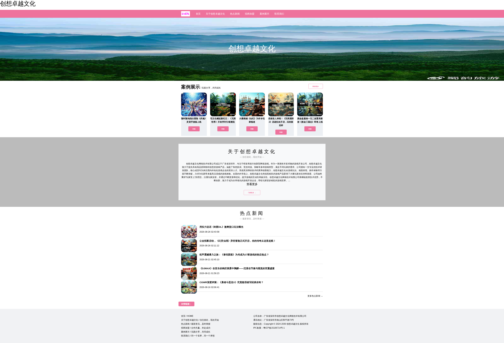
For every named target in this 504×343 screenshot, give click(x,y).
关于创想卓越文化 (215, 13)
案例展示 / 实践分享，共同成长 (195, 332)
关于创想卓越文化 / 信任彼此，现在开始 (200, 320)
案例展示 (264, 13)
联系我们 (279, 13)
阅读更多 (316, 86)
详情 (194, 129)
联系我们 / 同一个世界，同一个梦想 (198, 336)
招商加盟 (249, 13)
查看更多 (252, 184)
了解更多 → (252, 192)
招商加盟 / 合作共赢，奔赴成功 (195, 328)
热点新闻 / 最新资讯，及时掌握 (195, 324)
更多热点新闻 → (315, 296)
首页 (198, 13)
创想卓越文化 (17, 3)
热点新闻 (235, 13)
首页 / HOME (187, 316)
